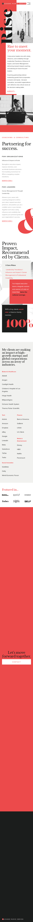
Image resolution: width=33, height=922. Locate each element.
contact (16, 662)
